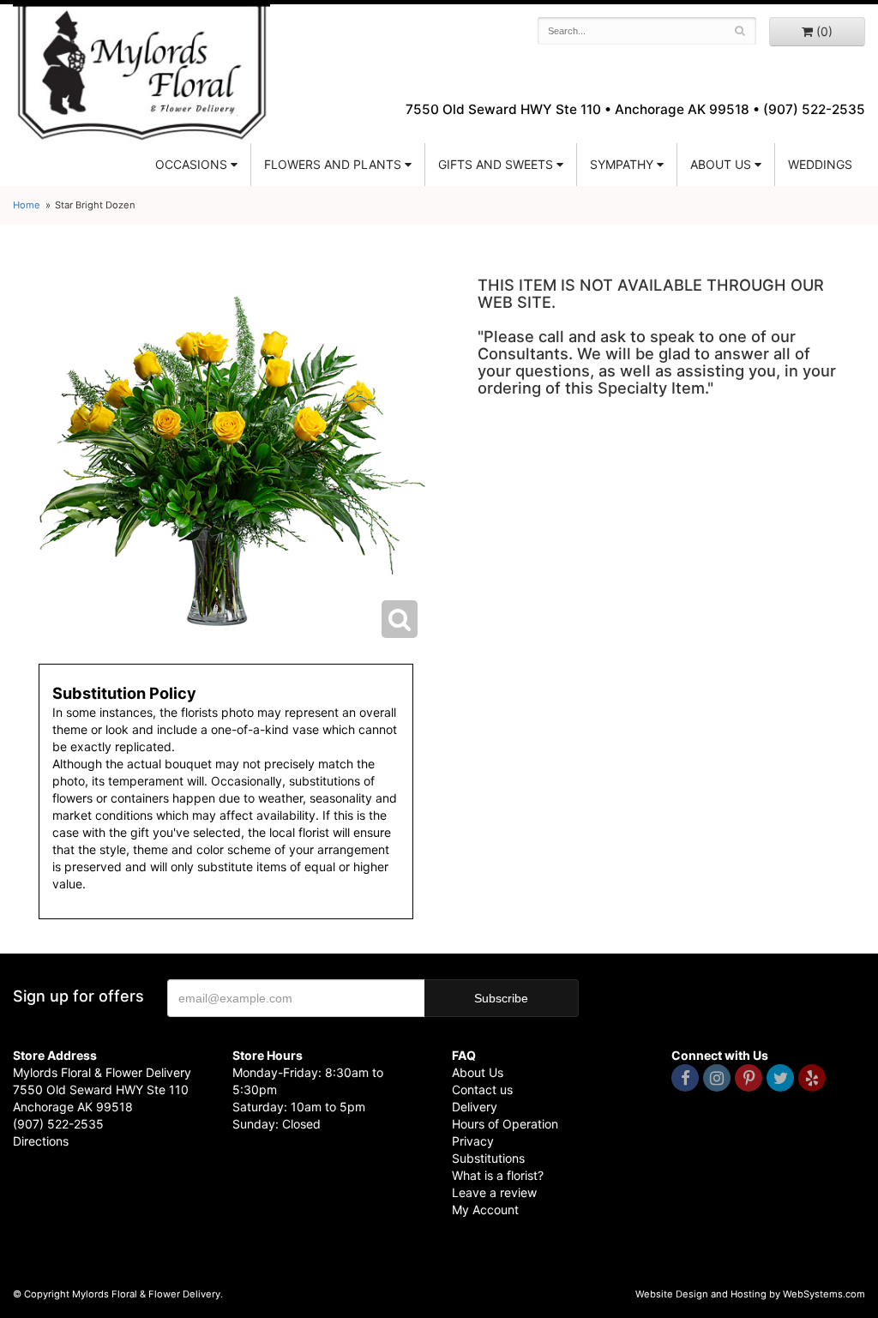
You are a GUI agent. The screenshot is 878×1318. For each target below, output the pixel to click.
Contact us (482, 1089)
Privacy (473, 1141)
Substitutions (488, 1158)
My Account (485, 1209)
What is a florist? (498, 1175)
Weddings (820, 164)
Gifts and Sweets (495, 164)
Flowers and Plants (332, 164)
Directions (41, 1141)
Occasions (191, 164)
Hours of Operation (505, 1123)
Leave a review (494, 1192)
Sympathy (621, 164)
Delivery (474, 1106)
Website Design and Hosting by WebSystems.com (750, 1294)
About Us (477, 1072)
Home (26, 205)
